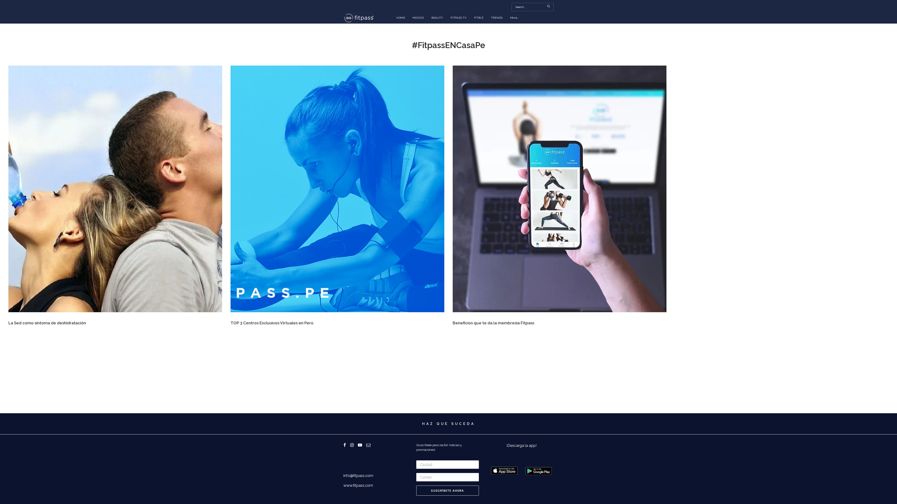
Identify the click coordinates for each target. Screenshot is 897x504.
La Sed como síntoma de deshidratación (47, 323)
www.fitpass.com (358, 485)
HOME (400, 17)
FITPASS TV (459, 17)
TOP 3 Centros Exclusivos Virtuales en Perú (272, 323)
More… (514, 17)
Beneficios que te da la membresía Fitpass (493, 323)
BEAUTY (437, 17)
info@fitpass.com (358, 475)
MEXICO (418, 17)
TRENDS (497, 17)
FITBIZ (479, 17)
